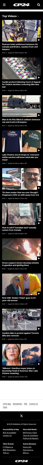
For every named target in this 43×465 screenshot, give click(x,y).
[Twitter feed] (21, 415)
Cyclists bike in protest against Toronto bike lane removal (20, 334)
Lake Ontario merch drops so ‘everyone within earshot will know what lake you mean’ (20, 157)
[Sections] (4, 4)
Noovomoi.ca (28, 450)
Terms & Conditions (30, 435)
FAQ (25, 404)
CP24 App (7, 404)
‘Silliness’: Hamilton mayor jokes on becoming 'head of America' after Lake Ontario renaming (20, 370)
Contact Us (33, 404)
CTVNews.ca (8, 447)
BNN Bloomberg (9, 450)
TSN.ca (6, 453)
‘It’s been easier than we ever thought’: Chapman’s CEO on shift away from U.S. (20, 193)
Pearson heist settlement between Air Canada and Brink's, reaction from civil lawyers (20, 46)
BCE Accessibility (9, 433)
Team (5, 407)
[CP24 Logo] (21, 4)
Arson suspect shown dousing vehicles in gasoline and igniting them (20, 264)
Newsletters (17, 404)
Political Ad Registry (30, 438)
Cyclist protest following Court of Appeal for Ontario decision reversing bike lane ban (21, 84)
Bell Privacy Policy (30, 433)
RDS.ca (26, 453)
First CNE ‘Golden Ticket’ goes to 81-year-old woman (19, 299)
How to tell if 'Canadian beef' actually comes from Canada (19, 228)
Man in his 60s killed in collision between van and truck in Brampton (21, 120)
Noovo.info (27, 447)
